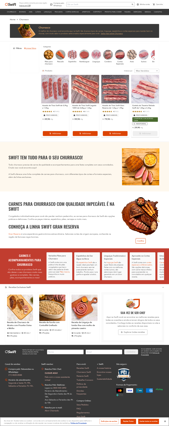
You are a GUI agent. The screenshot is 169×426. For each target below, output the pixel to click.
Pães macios (65, 272)
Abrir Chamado (52, 410)
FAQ (79, 408)
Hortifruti (97, 12)
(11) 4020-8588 (15, 375)
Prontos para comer (113, 12)
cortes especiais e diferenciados (142, 263)
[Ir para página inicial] (10, 4)
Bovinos (22, 12)
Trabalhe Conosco (85, 380)
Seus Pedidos (82, 404)
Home (12, 19)
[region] (84, 421)
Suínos (38, 12)
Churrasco (11, 12)
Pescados (59, 12)
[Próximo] (153, 57)
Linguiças (48, 12)
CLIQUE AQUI (51, 373)
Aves (30, 12)
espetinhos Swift (85, 262)
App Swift (81, 416)
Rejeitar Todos (128, 421)
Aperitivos (86, 12)
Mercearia (137, 12)
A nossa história (104, 368)
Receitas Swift (83, 368)
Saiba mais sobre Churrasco (112, 33)
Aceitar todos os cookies (149, 421)
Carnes (162, 262)
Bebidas (148, 12)
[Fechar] (165, 421)
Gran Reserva (15, 234)
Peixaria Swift (82, 376)
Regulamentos (83, 412)
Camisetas (158, 12)
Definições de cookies (109, 421)
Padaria (127, 12)
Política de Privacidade (79, 423)
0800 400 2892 (59, 388)
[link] (25, 5)
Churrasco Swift (84, 372)
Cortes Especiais (72, 12)
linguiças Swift (112, 262)
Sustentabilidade (104, 379)
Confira (140, 241)
